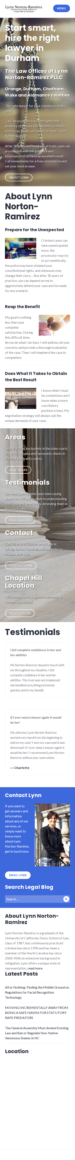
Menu (61, 8)
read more (35, 968)
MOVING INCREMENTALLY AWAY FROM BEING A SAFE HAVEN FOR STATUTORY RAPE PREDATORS (36, 1013)
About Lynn (19, 177)
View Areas (18, 470)
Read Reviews (20, 520)
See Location (20, 613)
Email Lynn (18, 875)
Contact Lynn (20, 565)
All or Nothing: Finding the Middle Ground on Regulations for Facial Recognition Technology (37, 992)
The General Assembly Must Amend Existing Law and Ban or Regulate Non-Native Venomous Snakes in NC (37, 1033)
